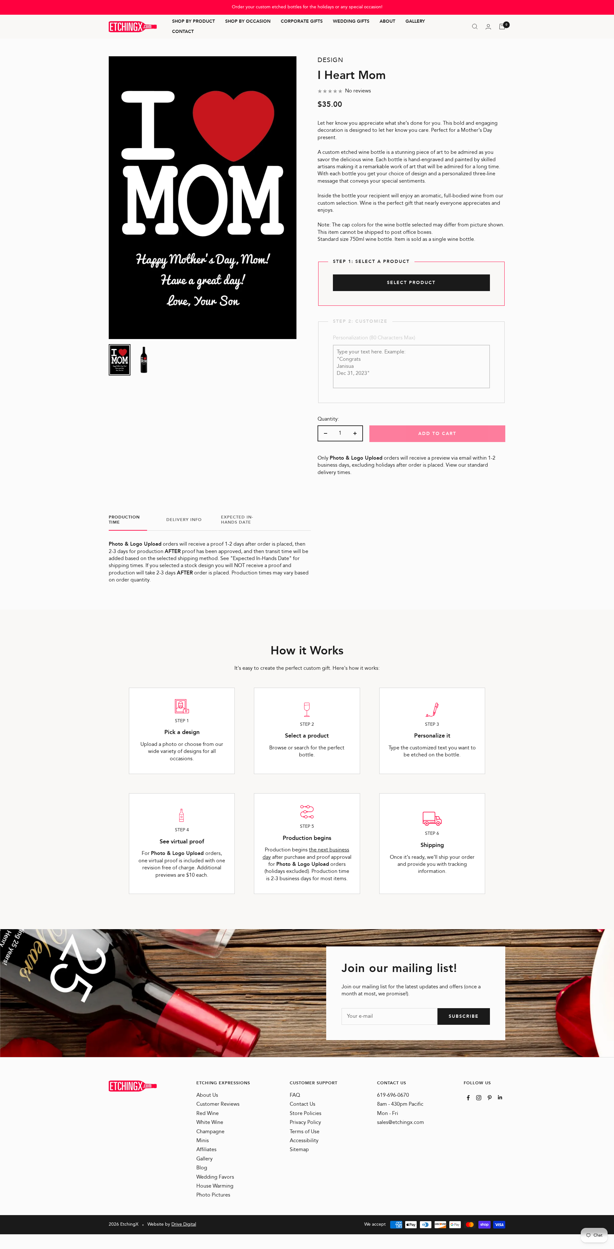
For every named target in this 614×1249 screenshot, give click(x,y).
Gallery (204, 1159)
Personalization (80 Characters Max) (374, 338)
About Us (207, 1095)
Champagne (210, 1131)
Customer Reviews (218, 1104)
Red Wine (207, 1113)
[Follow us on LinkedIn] (500, 1097)
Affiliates (206, 1149)
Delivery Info (184, 520)
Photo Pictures (213, 1195)
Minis (202, 1140)
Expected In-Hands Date (237, 520)
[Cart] (502, 26)
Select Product (411, 282)
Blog (201, 1168)
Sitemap (299, 1149)
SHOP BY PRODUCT (193, 22)
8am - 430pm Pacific (400, 1104)
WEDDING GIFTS (351, 22)
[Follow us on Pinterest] (489, 1097)
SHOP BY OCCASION (248, 22)
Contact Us (302, 1104)
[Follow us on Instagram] (478, 1097)
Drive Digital (183, 1224)
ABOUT (387, 22)
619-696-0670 (393, 1095)
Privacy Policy (305, 1122)
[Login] (488, 26)
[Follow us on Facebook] (468, 1098)
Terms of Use (304, 1131)
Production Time (124, 520)
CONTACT (183, 31)
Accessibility (304, 1140)
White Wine (209, 1122)
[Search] (475, 26)
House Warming (214, 1186)
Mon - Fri (387, 1113)
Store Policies (305, 1113)
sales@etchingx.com (400, 1122)
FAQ (295, 1095)
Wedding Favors (215, 1177)
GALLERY (415, 22)
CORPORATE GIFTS (302, 22)
